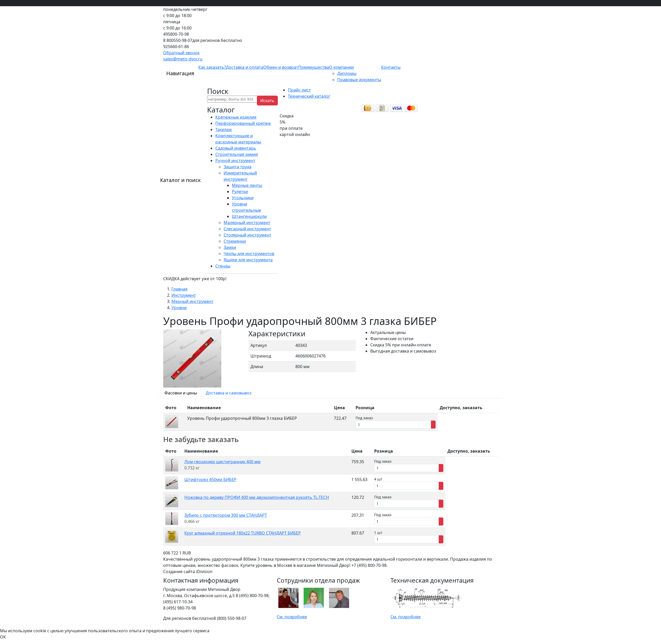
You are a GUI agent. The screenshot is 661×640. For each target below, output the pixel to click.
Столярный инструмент (247, 235)
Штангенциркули (249, 216)
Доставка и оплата (244, 67)
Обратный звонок (181, 53)
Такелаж (223, 129)
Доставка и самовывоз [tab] (228, 393)
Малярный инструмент (247, 222)
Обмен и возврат (280, 67)
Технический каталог (309, 96)
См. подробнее (292, 617)
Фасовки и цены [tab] (180, 393)
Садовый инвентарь (235, 148)
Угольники (243, 198)
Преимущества (313, 67)
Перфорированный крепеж (243, 123)
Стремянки (235, 241)
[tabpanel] (330, 416)
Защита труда (237, 167)
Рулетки (240, 191)
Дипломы (346, 73)
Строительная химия (236, 154)
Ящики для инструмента (248, 260)
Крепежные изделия (235, 117)
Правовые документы (359, 79)
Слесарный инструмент (247, 229)
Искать (267, 100)
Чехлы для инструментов (249, 253)
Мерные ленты (247, 185)
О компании (341, 67)
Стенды (222, 266)
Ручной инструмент (235, 160)
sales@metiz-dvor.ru (182, 59)
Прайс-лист (299, 90)
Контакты (390, 67)
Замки (230, 247)
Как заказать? (212, 67)
